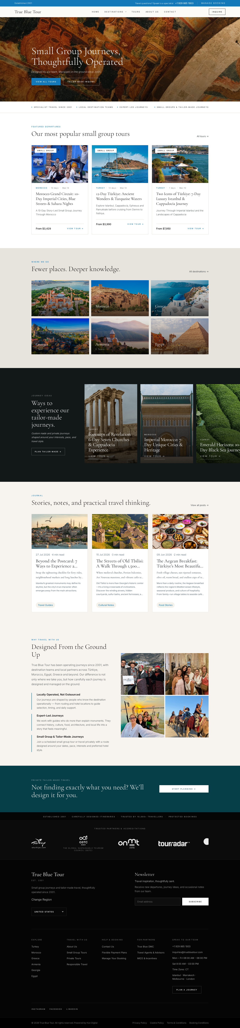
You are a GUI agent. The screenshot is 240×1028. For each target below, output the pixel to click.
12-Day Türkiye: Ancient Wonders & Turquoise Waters (119, 196)
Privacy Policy (139, 1023)
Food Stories (166, 605)
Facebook (56, 1009)
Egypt (34, 976)
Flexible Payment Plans (114, 952)
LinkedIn (72, 1009)
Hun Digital (92, 1023)
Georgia (35, 970)
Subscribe (195, 902)
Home (95, 12)
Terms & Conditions (176, 1023)
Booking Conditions (199, 1023)
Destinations (114, 12)
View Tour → (75, 228)
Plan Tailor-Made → (48, 452)
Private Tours (74, 958)
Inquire (217, 12)
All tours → (203, 136)
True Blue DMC (145, 946)
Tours (136, 12)
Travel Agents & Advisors (150, 952)
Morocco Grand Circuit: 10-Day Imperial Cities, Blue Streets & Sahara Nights (57, 198)
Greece (35, 958)
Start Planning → (184, 789)
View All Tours (46, 82)
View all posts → (200, 505)
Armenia (35, 964)
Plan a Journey (186, 990)
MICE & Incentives (147, 958)
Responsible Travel (77, 964)
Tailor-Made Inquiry (81, 82)
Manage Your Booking (114, 958)
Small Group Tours (77, 952)
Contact (170, 12)
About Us (152, 12)
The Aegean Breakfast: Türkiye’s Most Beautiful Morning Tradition (179, 564)
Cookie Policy (157, 1023)
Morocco (36, 952)
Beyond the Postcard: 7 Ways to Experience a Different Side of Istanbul (59, 564)
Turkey (35, 946)
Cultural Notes (106, 605)
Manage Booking (213, 3)
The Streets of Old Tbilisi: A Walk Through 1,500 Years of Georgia (119, 564)
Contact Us (108, 946)
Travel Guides (45, 605)
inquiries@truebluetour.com (187, 952)
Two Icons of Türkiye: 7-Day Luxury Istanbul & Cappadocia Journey (178, 198)
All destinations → (199, 271)
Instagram (38, 1009)
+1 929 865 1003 (181, 946)
